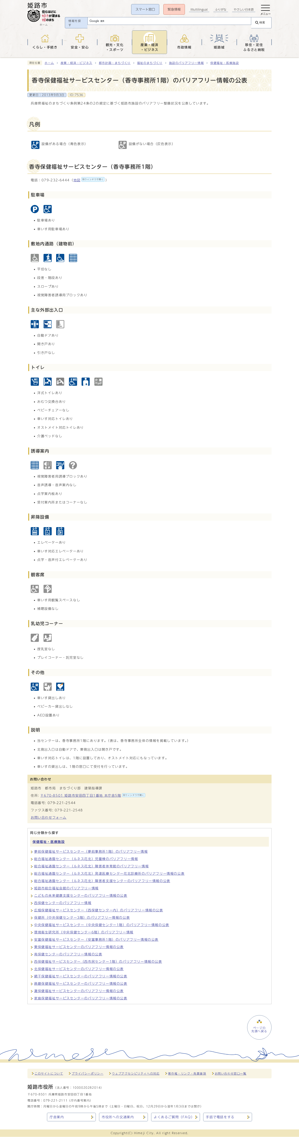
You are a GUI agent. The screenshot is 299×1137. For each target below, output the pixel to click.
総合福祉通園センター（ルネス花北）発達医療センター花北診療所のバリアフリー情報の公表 (109, 873)
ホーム (49, 63)
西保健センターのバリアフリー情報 (63, 903)
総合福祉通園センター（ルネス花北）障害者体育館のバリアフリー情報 (91, 866)
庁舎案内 (57, 1117)
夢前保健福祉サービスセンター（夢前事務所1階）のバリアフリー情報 (91, 851)
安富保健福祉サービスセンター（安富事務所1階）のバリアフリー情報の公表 (96, 939)
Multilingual (199, 9)
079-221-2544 (62, 802)
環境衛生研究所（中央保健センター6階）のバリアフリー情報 (83, 932)
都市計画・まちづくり (115, 63)
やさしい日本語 (244, 9)
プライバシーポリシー (87, 1073)
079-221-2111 (55, 1100)
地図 (88, 180)
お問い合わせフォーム (49, 817)
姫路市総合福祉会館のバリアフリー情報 (66, 888)
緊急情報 (174, 9)
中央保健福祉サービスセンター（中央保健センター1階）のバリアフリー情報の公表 (101, 925)
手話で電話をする (220, 1117)
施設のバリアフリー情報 (186, 63)
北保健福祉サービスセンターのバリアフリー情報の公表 (79, 969)
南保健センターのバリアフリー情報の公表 (68, 954)
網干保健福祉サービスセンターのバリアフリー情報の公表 (80, 976)
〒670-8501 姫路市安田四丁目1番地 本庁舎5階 (92, 795)
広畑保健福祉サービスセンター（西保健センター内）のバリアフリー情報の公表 (98, 910)
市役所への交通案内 (118, 1117)
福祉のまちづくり (150, 63)
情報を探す (74, 23)
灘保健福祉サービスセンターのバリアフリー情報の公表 (79, 991)
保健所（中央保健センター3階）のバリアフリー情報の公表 (82, 917)
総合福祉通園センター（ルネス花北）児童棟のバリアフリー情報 (86, 858)
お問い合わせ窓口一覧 (231, 1073)
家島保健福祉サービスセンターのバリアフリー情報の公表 (80, 998)
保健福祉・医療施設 (224, 63)
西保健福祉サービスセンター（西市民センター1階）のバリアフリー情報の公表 (98, 961)
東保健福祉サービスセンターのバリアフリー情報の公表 (79, 947)
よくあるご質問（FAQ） (174, 1117)
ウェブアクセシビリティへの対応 (135, 1073)
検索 (262, 22)
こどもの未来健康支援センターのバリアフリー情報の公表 (80, 895)
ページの (259, 1030)
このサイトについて (49, 1073)
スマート (145, 9)
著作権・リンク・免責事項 (187, 1073)
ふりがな (220, 9)
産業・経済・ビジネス (76, 63)
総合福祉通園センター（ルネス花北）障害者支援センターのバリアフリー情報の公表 (102, 880)
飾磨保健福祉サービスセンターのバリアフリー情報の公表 (80, 983)
